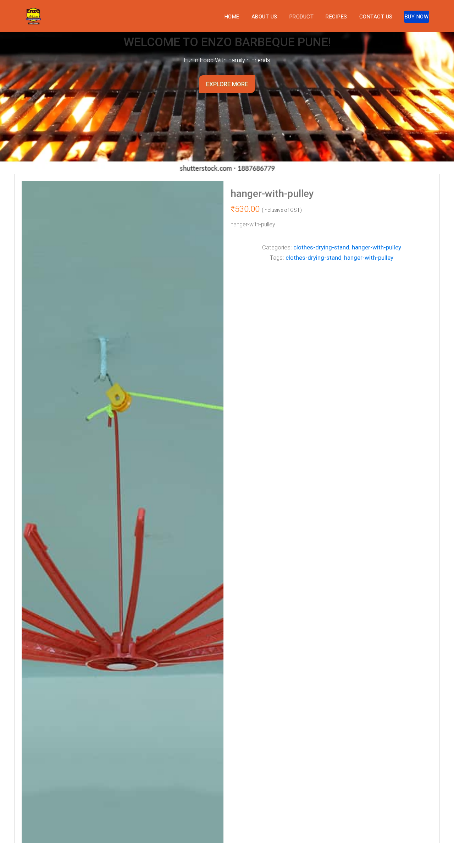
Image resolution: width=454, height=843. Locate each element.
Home (232, 16)
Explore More (227, 84)
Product (301, 16)
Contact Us (376, 16)
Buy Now (417, 16)
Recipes (336, 16)
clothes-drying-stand (321, 247)
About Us (264, 16)
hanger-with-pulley (376, 247)
